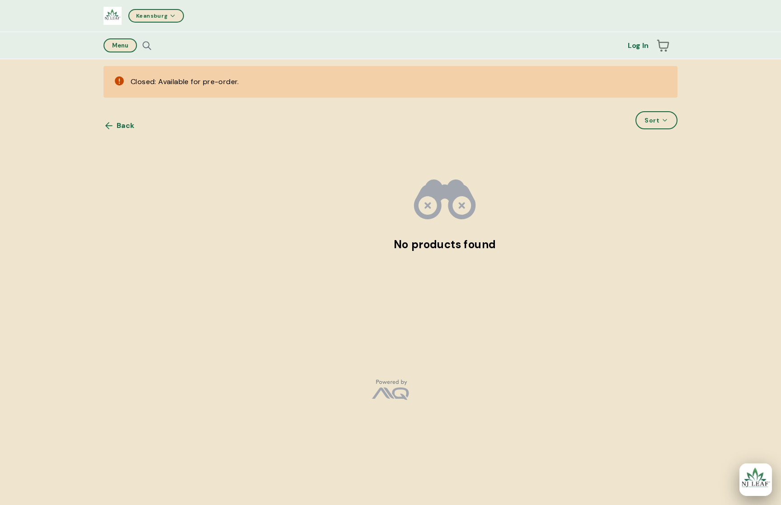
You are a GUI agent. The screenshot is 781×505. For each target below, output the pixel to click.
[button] (663, 45)
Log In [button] (638, 45)
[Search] (146, 46)
